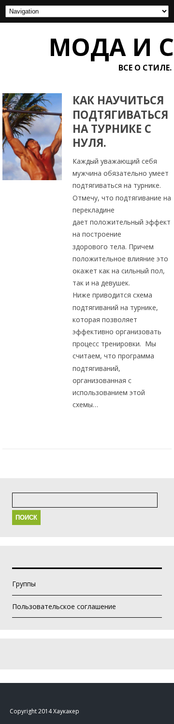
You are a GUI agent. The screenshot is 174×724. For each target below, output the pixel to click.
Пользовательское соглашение (64, 606)
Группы (24, 583)
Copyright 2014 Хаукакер (44, 711)
